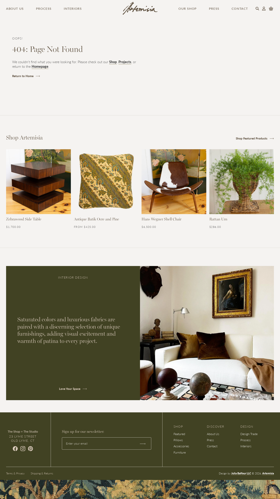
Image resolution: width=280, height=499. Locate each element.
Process (44, 8)
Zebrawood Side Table (23, 219)
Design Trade (249, 434)
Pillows (178, 440)
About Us (15, 8)
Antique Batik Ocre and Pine (96, 219)
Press (214, 8)
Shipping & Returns (42, 473)
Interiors (73, 8)
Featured (179, 434)
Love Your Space (70, 389)
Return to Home (23, 76)
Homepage (40, 66)
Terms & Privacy (15, 473)
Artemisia (268, 473)
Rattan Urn (218, 219)
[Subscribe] (142, 443)
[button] (257, 8)
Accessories (181, 446)
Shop (113, 61)
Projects (124, 61)
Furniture (180, 452)
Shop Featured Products (252, 138)
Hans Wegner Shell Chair (161, 219)
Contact (240, 8)
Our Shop (187, 8)
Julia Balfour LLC (241, 473)
